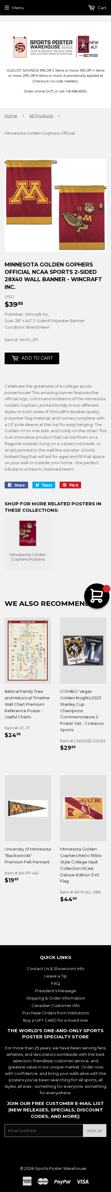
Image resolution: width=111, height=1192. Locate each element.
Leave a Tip (55, 975)
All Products (41, 115)
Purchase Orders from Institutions (55, 1012)
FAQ (55, 983)
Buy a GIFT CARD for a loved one (55, 1020)
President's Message (55, 990)
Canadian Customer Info (55, 1005)
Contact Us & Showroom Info (55, 968)
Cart (101, 7)
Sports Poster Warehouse (60, 1168)
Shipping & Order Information (55, 998)
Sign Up (94, 1130)
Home (11, 115)
